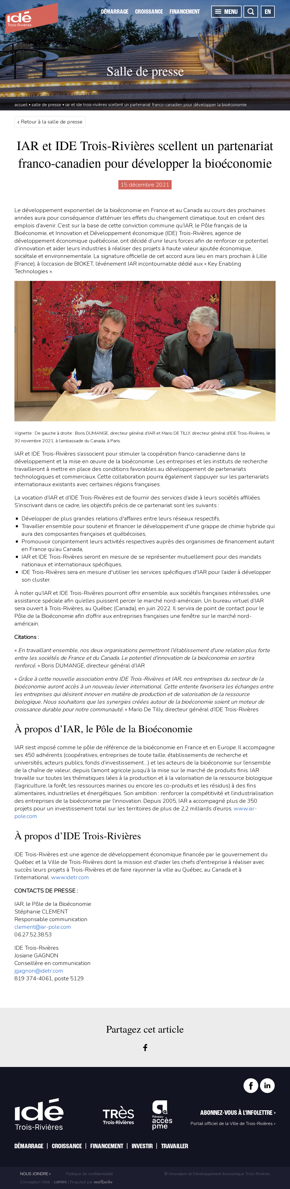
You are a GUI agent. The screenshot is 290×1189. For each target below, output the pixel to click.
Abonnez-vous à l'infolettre (238, 1113)
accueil (20, 105)
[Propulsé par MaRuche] (103, 1182)
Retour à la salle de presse (51, 121)
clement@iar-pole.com (42, 927)
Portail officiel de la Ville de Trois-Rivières (232, 1123)
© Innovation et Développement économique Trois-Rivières (217, 1174)
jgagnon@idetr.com (38, 971)
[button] (218, 11)
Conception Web (35, 1182)
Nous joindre (34, 1174)
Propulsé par (81, 1182)
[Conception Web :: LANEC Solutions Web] (60, 1182)
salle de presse (46, 105)
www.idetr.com (70, 877)
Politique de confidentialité (89, 1174)
